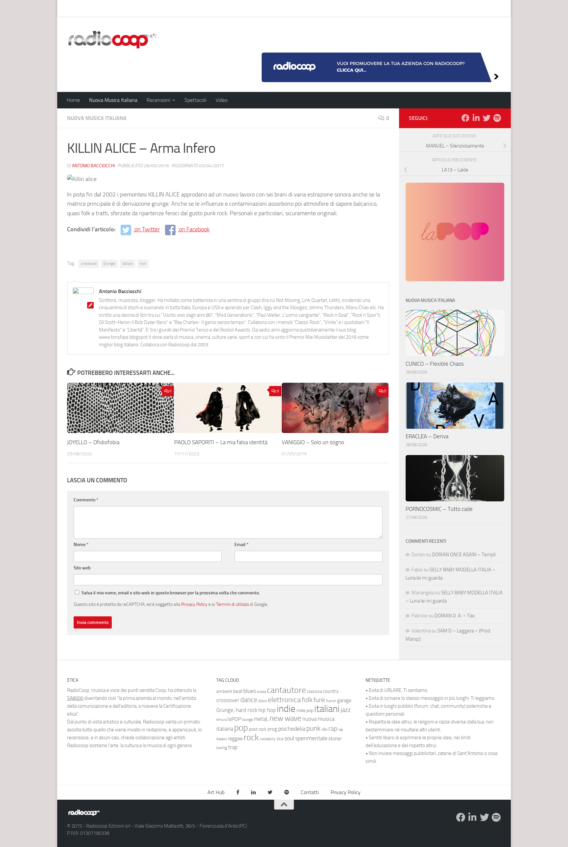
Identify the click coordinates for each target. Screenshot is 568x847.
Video (221, 100)
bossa (261, 692)
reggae (235, 738)
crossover (89, 263)
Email (241, 544)
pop (241, 727)
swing (221, 747)
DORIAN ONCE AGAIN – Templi (464, 555)
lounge (247, 719)
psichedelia (291, 728)
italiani (127, 263)
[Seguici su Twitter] (486, 118)
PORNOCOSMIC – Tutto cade (439, 509)
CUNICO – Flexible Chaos (435, 363)
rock (142, 263)
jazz (346, 710)
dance (248, 700)
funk (319, 700)
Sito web (82, 568)
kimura (221, 720)
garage (344, 700)
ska (279, 739)
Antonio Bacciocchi (93, 166)
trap (233, 747)
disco (262, 700)
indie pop (304, 710)
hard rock (246, 710)
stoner (335, 739)
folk (307, 700)
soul (289, 738)
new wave (285, 718)
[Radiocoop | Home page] (112, 39)
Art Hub (70, 8)
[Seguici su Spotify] (497, 118)
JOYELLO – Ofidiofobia (93, 442)
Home (73, 100)
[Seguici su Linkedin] (476, 118)
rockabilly (267, 739)
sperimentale (311, 738)
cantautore (286, 690)
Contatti (310, 792)
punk (313, 728)
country (331, 691)
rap (332, 728)
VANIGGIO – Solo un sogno (313, 442)
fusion (331, 700)
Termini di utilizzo (232, 604)
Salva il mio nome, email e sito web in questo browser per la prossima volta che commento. (171, 593)
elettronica (284, 699)
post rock (258, 729)
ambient (224, 691)
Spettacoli (195, 100)
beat (237, 691)
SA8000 (75, 698)
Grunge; (109, 263)
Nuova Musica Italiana (113, 100)
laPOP (234, 719)
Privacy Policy (194, 604)
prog (272, 729)
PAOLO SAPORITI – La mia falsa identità (220, 442)
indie (286, 708)
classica (314, 691)
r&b (324, 729)
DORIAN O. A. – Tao (455, 616)
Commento (86, 500)
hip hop (267, 710)
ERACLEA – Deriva (427, 436)
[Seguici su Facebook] (465, 118)
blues (249, 691)
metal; (261, 719)
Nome (81, 544)
